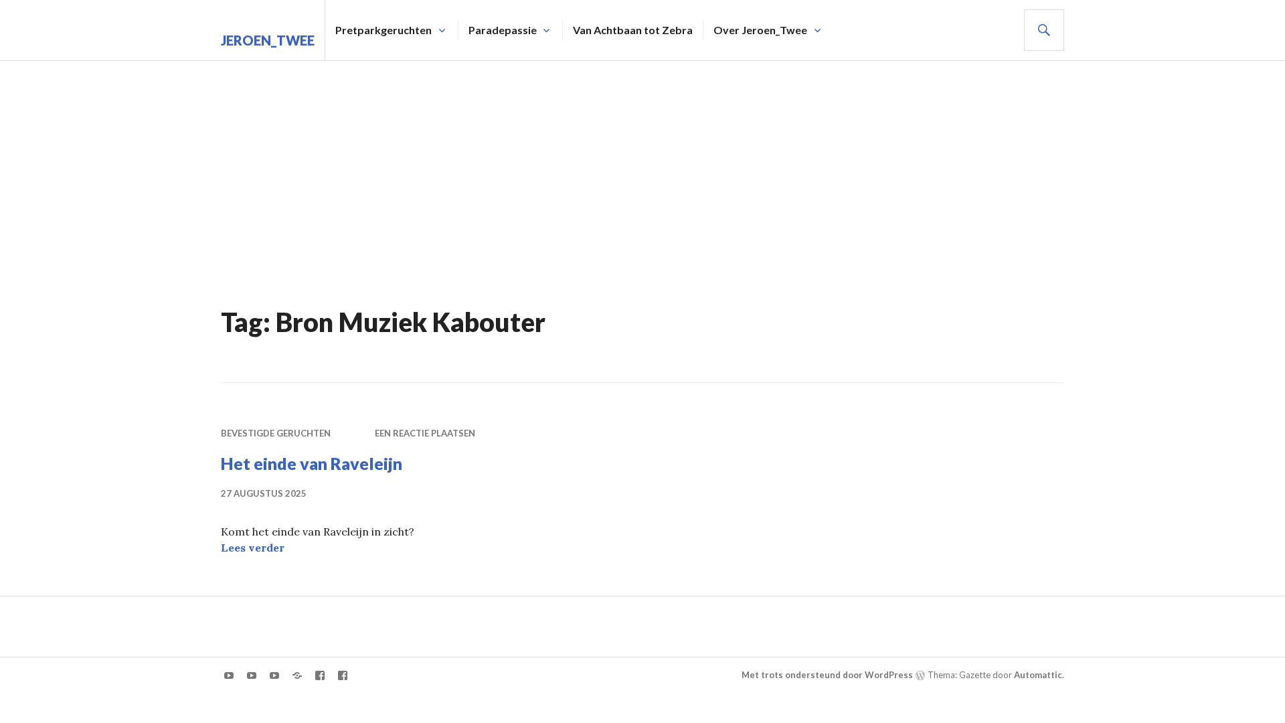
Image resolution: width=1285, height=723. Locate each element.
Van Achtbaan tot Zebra (633, 29)
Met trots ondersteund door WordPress (827, 674)
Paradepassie (502, 29)
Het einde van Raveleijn (311, 463)
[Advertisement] (642, 161)
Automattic (1038, 674)
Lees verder (252, 547)
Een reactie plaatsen (425, 433)
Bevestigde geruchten (276, 433)
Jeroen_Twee (268, 40)
